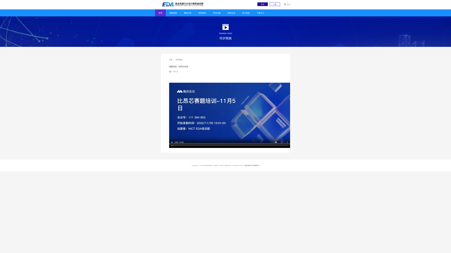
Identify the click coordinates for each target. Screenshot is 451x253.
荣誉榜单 (202, 12)
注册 (274, 4)
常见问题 (217, 12)
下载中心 (260, 12)
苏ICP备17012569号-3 (252, 165)
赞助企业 (231, 12)
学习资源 (246, 12)
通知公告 (187, 12)
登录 (262, 4)
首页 (160, 12)
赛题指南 (173, 12)
